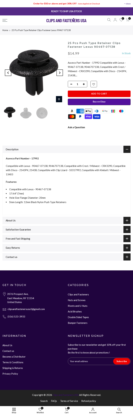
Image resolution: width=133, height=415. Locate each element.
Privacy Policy (10, 373)
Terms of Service (69, 400)
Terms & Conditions (12, 362)
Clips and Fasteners (78, 294)
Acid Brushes (75, 311)
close (128, 3)
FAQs (54, 400)
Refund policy (88, 400)
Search (44, 400)
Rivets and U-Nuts (77, 305)
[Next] (59, 72)
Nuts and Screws (76, 300)
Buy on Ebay (99, 101)
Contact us (8, 350)
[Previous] (8, 72)
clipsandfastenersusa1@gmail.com (26, 309)
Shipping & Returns (12, 367)
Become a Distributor (14, 356)
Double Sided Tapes (78, 317)
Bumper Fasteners (77, 322)
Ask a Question (76, 127)
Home (5, 30)
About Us (7, 345)
